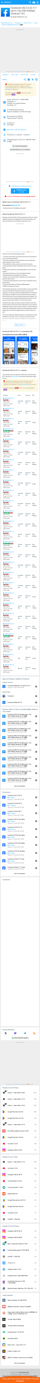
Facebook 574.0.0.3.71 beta (16, 859)
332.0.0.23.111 (28, 23)
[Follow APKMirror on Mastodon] (15, 1034)
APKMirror (7, 2)
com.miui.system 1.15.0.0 (15, 1187)
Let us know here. (24, 1372)
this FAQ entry (25, 384)
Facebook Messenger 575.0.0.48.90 (18, 1250)
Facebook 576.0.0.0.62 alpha (16, 819)
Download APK (21, 191)
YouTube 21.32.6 (13, 1213)
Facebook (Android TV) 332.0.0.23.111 (19, 686)
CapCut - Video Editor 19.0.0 (16, 1105)
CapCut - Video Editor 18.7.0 (16, 1124)
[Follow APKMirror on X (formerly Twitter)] (6, 1034)
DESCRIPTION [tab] (24, 74)
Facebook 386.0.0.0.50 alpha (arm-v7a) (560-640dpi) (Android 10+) (19, 743)
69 (15, 101)
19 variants (12, 805)
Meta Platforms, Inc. (20, 17)
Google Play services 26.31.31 (17, 1200)
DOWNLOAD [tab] (5, 74)
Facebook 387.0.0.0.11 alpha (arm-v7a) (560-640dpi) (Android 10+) (19, 722)
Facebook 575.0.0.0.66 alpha (16, 835)
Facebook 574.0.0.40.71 (15, 811)
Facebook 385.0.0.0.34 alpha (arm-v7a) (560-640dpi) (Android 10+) (19, 772)
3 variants (12, 837)
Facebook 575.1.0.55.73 (15, 795)
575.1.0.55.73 (23, 334)
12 (23, 134)
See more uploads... (20, 786)
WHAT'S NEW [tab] (14, 74)
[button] (25, 79)
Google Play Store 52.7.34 (15, 1118)
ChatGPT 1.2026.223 (14, 1219)
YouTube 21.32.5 (13, 1144)
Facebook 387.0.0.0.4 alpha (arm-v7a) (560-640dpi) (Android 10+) (19, 729)
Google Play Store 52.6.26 (15, 1137)
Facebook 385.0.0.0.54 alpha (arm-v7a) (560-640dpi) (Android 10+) (19, 765)
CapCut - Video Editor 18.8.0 (16, 1093)
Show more (19, 325)
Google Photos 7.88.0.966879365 (18, 1276)
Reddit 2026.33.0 (13, 1194)
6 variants (12, 797)
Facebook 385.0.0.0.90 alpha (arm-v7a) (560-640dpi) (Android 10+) (19, 758)
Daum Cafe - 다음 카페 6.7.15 (17, 1345)
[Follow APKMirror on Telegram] (25, 1034)
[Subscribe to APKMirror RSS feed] (34, 1034)
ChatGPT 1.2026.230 (14, 1256)
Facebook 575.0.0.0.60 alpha (16, 843)
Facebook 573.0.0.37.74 (15, 827)
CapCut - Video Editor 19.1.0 (16, 1099)
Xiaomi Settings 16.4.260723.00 (17, 1300)
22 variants (12, 813)
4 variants (12, 861)
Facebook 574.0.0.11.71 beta (16, 867)
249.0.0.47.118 (15, 205)
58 (15, 134)
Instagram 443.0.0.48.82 (15, 1237)
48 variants (12, 829)
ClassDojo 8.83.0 (13, 1338)
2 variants (12, 821)
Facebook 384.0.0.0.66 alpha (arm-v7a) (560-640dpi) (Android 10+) (19, 779)
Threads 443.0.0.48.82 (14, 1319)
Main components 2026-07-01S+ (18, 1244)
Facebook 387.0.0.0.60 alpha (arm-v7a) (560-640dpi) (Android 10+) (19, 715)
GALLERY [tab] (33, 74)
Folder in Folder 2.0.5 (14, 1351)
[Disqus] (20, 953)
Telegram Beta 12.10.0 (14, 1269)
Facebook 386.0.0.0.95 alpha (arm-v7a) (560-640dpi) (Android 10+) (19, 736)
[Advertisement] (20, 50)
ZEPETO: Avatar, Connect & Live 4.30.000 (20, 1357)
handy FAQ (15, 376)
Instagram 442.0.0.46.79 (15, 1174)
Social (4, 79)
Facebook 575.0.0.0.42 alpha (16, 851)
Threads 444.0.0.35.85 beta (16, 1326)
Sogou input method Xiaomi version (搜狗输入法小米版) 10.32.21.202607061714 (22, 1313)
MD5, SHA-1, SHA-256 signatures (16, 129)
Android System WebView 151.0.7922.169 (20, 1288)
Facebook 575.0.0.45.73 (15, 803)
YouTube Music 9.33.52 (15, 1181)
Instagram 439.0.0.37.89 (15, 1150)
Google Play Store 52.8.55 (15, 1206)
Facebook (11, 696)
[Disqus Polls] (20, 905)
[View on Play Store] (29, 79)
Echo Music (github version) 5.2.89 (18, 1131)
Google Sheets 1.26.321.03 (16, 1332)
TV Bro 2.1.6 (11, 1263)
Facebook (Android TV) (15, 702)
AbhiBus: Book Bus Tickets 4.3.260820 (19, 1306)
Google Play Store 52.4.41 (15, 1112)
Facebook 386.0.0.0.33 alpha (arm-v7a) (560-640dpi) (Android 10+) (19, 750)
